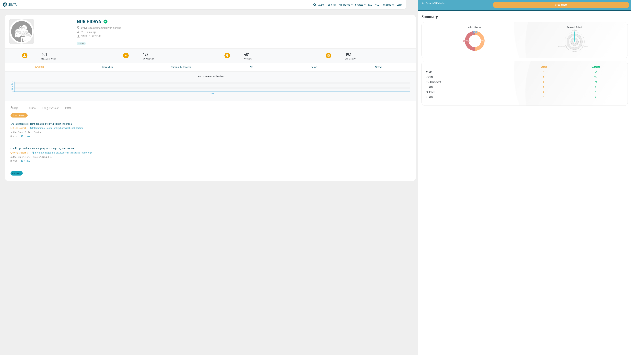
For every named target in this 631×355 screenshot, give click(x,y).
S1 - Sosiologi (88, 32)
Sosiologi (81, 43)
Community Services (181, 67)
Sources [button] (359, 4)
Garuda (31, 108)
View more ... (16, 173)
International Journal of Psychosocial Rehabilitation (57, 128)
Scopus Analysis (19, 115)
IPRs (251, 67)
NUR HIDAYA (89, 21)
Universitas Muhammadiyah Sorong (100, 28)
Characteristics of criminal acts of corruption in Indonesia (41, 123)
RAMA (68, 108)
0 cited (27, 136)
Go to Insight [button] (561, 4)
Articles (39, 67)
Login (399, 4)
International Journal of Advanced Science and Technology (63, 152)
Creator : (38, 132)
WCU (377, 4)
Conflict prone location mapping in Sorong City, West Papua (42, 148)
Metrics (378, 67)
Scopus (16, 108)
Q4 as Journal (19, 128)
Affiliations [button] (345, 4)
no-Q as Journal (20, 152)
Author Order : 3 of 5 (20, 157)
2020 (14, 136)
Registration (388, 4)
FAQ (370, 4)
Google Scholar (50, 108)
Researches (107, 67)
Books (314, 67)
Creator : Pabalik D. (42, 157)
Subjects (332, 4)
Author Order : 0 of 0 (21, 132)
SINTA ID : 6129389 (90, 36)
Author (321, 4)
